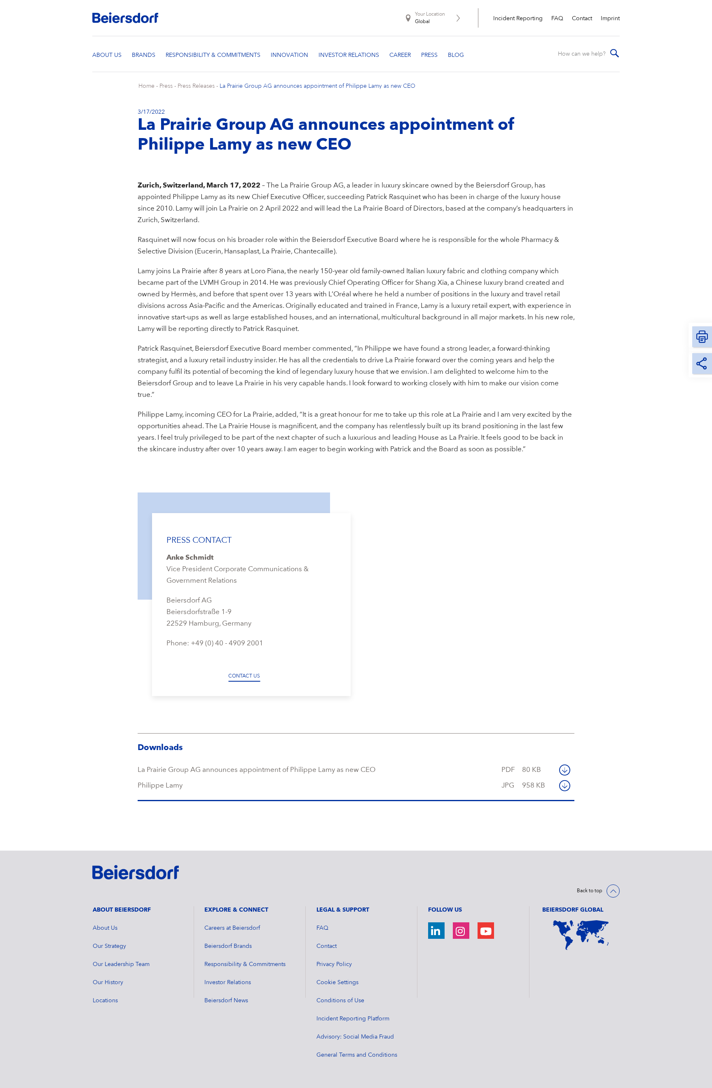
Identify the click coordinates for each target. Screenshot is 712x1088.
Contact (582, 18)
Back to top (589, 891)
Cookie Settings (337, 982)
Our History (108, 982)
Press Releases (196, 86)
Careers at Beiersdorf (232, 928)
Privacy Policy (334, 964)
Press (166, 86)
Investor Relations (227, 982)
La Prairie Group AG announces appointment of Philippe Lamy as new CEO (317, 86)
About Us (105, 928)
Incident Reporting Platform (352, 1019)
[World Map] (581, 935)
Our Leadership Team (121, 964)
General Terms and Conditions (356, 1055)
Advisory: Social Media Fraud (355, 1037)
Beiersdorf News (226, 1001)
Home (146, 86)
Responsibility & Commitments (245, 964)
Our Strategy (109, 946)
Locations (105, 1001)
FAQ (557, 18)
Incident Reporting (518, 18)
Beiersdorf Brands (228, 946)
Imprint (610, 18)
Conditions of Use (340, 1001)
